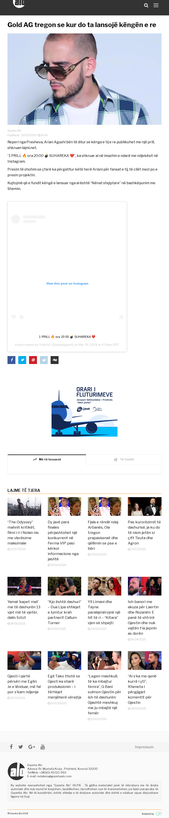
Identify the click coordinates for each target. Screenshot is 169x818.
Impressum (144, 747)
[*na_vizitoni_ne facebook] (11, 747)
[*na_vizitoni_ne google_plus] (31, 747)
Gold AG (45, 344)
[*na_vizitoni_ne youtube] (42, 747)
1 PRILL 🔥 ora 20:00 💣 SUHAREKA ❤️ (67, 336)
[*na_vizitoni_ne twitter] (20, 747)
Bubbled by (148, 813)
